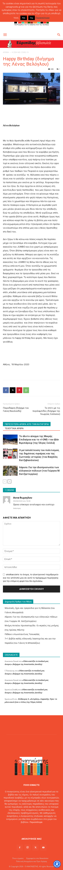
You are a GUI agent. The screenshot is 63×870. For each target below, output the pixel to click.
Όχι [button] (31, 18)
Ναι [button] (23, 18)
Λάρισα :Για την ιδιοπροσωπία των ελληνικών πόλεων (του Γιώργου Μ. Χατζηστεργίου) (39, 470)
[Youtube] (43, 848)
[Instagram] (27, 847)
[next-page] (9, 481)
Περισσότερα (36, 822)
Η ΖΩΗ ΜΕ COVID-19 (20, 52)
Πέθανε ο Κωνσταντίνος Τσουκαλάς (22, 634)
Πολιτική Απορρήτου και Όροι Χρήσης (31, 861)
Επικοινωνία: (21, 828)
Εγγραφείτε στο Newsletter (37, 858)
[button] (5, 35)
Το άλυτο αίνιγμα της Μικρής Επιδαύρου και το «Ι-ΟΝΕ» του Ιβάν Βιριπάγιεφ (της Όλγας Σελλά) (39, 439)
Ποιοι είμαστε (18, 858)
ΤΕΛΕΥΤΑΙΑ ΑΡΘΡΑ (14, 428)
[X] (13, 390)
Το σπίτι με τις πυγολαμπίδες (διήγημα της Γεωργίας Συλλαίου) (46, 411)
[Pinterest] (19, 390)
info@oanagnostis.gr (38, 828)
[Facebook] (6, 390)
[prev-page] (5, 481)
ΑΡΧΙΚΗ (6, 52)
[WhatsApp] (26, 390)
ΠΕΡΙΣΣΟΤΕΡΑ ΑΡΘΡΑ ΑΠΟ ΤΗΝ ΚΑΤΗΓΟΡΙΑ (27, 424)
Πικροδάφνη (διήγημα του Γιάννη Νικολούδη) (16, 409)
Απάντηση (17, 508)
